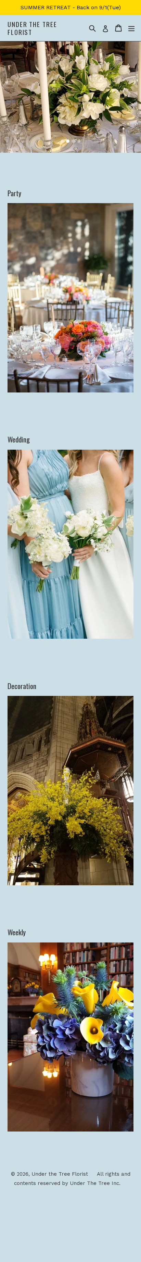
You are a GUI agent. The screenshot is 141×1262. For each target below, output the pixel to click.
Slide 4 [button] (78, 141)
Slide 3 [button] (73, 141)
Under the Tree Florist (32, 28)
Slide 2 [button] (67, 141)
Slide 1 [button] (62, 141)
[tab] (62, 141)
